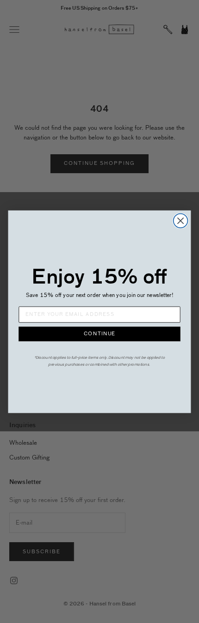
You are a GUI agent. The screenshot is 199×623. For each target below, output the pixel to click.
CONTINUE (99, 334)
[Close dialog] (181, 220)
